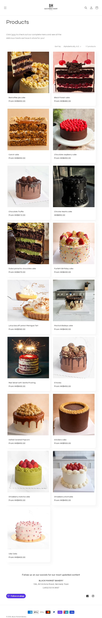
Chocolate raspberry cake (65, 154)
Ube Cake (13, 554)
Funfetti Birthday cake (63, 269)
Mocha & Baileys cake (63, 326)
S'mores (57, 383)
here (13, 35)
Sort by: (58, 46)
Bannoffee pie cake (17, 97)
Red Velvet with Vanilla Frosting (22, 383)
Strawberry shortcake (63, 497)
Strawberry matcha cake (19, 497)
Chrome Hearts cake (63, 211)
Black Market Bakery (19, 616)
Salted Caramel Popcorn (19, 440)
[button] (5, 8)
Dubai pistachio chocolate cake (22, 269)
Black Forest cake (62, 97)
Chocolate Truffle (16, 211)
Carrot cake (14, 154)
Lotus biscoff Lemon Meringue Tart (23, 326)
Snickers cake (60, 440)
